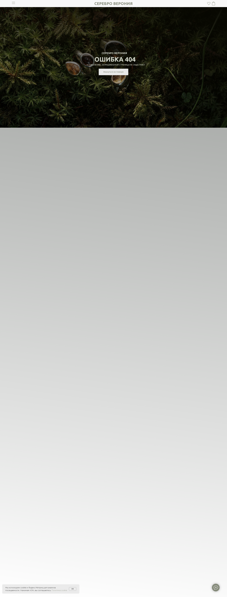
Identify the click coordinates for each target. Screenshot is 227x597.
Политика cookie (59, 590)
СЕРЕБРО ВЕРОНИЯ (113, 3)
